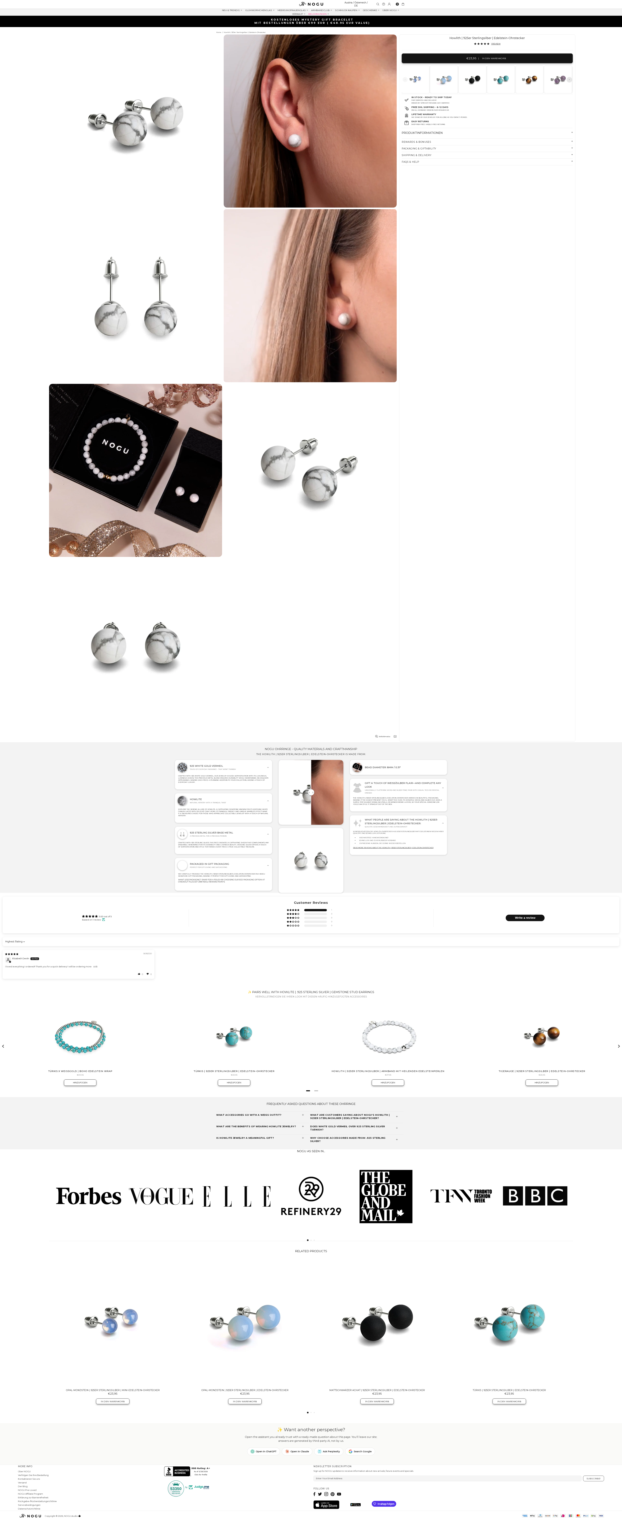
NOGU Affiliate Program (30, 1493)
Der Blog (23, 1486)
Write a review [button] (525, 917)
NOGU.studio (311, 4)
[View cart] (403, 4)
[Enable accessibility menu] (397, 4)
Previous (405, 79)
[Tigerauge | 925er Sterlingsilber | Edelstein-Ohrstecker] (529, 79)
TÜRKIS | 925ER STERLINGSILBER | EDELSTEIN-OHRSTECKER (509, 1390)
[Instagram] (326, 1494)
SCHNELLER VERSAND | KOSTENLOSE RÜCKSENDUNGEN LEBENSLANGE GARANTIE (312, 21)
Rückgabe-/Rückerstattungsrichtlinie (37, 1501)
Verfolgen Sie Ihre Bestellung (33, 1475)
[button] (293, 910)
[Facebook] (314, 1494)
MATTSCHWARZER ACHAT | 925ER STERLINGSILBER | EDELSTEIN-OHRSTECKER (377, 1390)
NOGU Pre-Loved (27, 1490)
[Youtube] (339, 1494)
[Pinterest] (332, 1494)
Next (569, 79)
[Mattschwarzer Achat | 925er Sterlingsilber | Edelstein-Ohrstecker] (472, 79)
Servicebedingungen (29, 1505)
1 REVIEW (496, 43)
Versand (22, 1482)
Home (218, 32)
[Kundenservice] (383, 4)
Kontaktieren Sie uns (29, 1479)
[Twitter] (320, 1494)
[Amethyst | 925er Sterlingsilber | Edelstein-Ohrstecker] (557, 79)
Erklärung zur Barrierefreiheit (33, 1497)
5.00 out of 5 (105, 916)
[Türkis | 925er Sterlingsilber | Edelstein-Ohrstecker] (500, 79)
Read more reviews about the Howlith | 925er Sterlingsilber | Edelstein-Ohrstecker (393, 848)
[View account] (389, 4)
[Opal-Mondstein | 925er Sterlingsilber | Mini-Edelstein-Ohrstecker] (415, 79)
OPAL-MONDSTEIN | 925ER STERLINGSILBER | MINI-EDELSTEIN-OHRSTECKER (113, 1390)
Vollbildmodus (384, 736)
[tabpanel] (415, 79)
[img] (11, 954)
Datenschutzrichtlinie (29, 1508)
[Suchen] (378, 4)
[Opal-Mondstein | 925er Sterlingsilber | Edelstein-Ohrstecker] (443, 79)
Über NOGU (24, 1471)
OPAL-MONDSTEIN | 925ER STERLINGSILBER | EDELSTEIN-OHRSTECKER (244, 1390)
